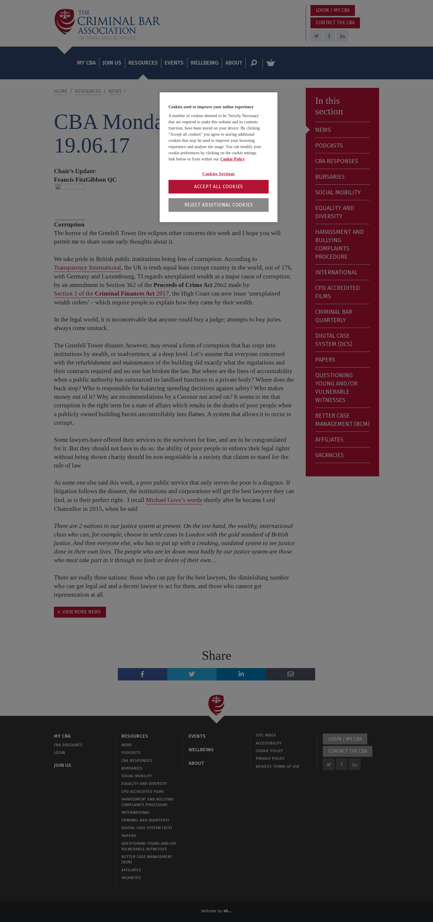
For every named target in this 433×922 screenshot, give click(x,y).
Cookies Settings (218, 174)
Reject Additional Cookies (218, 205)
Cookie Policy (232, 159)
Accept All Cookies (218, 186)
